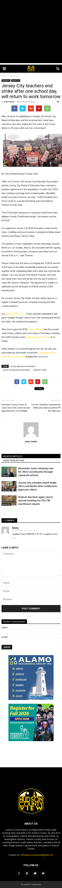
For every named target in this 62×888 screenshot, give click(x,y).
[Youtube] (43, 873)
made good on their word (38, 337)
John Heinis (9, 102)
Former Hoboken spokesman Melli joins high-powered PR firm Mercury (46, 407)
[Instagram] (27, 873)
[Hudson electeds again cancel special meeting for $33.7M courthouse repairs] (9, 500)
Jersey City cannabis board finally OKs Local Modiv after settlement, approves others (37, 486)
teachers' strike (39, 370)
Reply (14, 538)
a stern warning (35, 329)
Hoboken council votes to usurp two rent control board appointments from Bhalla (16, 407)
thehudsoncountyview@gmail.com (37, 854)
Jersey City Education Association (16, 370)
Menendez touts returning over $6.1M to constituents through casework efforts (36, 472)
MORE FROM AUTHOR (13, 460)
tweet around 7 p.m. (15, 313)
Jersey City (15, 80)
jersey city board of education (23, 366)
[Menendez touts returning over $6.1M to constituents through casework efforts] (9, 472)
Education (5, 80)
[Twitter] (35, 873)
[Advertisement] (31, 32)
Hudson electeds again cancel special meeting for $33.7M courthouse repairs (35, 500)
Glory (15, 528)
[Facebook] (19, 873)
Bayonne (5, 476)
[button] (58, 69)
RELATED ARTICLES (12, 456)
